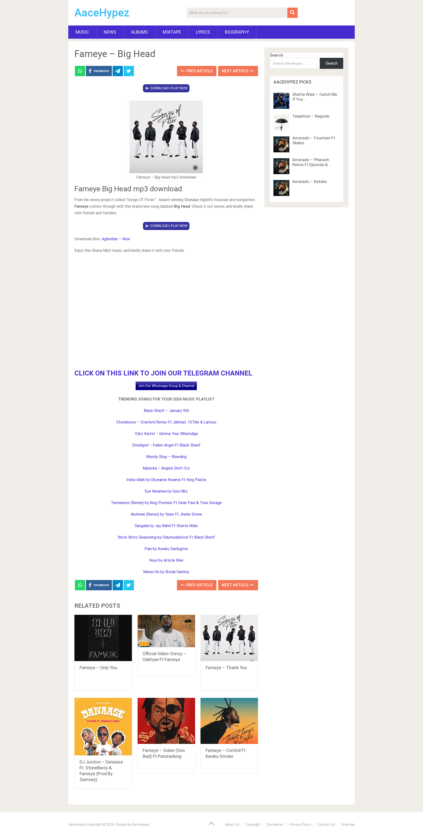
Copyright (253, 824)
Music (82, 32)
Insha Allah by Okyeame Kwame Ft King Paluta (166, 479)
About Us (232, 824)
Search (276, 55)
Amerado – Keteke (309, 181)
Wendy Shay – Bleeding (166, 456)
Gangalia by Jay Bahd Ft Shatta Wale (166, 525)
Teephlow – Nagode (310, 116)
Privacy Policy (300, 824)
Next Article (236, 71)
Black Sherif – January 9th (166, 410)
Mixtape (172, 32)
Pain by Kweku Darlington (166, 548)
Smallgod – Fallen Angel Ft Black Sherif (166, 445)
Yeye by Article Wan (166, 560)
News (110, 32)
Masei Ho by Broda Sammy (166, 571)
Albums (139, 32)
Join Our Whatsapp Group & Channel (166, 386)
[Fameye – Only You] (103, 638)
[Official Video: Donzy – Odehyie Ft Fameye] (166, 631)
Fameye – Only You (98, 667)
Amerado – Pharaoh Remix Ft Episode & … (311, 162)
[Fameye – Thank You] (229, 638)
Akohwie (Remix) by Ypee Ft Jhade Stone (166, 514)
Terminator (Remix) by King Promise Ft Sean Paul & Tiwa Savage (166, 502)
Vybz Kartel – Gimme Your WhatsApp (166, 433)
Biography (237, 32)
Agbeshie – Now (116, 239)
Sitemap (348, 824)
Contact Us (326, 824)
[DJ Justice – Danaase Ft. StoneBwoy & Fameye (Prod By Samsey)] (103, 726)
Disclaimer (275, 824)
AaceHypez (101, 12)
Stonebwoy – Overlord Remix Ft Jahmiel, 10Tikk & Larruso (166, 422)
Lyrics (203, 32)
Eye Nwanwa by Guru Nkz (166, 491)
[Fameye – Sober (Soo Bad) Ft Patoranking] (166, 721)
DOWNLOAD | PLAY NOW (168, 88)
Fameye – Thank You (226, 667)
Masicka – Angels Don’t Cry (166, 468)
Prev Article (199, 71)
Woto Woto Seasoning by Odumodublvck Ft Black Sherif (166, 537)
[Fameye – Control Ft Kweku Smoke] (229, 721)
